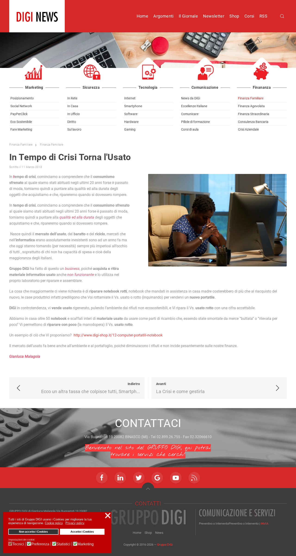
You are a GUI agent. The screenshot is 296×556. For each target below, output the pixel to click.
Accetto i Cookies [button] (82, 531)
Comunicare (189, 114)
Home (142, 16)
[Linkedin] (120, 477)
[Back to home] (37, 16)
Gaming (130, 129)
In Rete (72, 98)
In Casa (72, 106)
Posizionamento (22, 98)
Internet (130, 98)
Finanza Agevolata (251, 106)
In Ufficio (73, 114)
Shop (234, 16)
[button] (148, 489)
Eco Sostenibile (21, 122)
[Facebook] (102, 477)
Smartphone (133, 106)
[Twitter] (139, 477)
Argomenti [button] (163, 16)
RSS (263, 16)
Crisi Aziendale (248, 129)
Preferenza (40, 544)
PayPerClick (19, 114)
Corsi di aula (190, 129)
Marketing (85, 544)
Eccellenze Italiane (194, 106)
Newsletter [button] (213, 16)
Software (130, 114)
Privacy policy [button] (74, 523)
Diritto (71, 122)
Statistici (63, 544)
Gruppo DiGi (165, 544)
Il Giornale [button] (188, 16)
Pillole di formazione (195, 122)
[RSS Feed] (194, 477)
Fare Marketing (21, 129)
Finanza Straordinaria (253, 114)
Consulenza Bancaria (253, 122)
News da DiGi (190, 98)
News (159, 533)
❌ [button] (108, 515)
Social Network (21, 106)
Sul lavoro (74, 129)
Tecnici (18, 544)
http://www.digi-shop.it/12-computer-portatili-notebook (118, 335)
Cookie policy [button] (54, 523)
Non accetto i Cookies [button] (33, 531)
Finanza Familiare (250, 98)
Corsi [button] (249, 16)
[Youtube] (176, 477)
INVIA (264, 523)
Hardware (131, 122)
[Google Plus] (157, 477)
